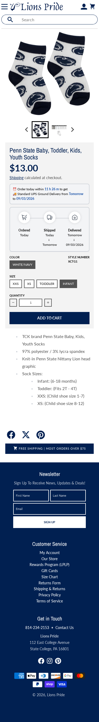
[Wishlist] (77, 6)
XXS (16, 284)
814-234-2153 (37, 627)
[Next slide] (72, 129)
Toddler (47, 284)
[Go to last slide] (27, 129)
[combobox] (58, 19)
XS (29, 284)
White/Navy (22, 265)
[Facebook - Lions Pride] (41, 661)
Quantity (17, 295)
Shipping (16, 177)
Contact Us (64, 627)
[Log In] (84, 6)
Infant (68, 284)
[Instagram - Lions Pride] (49, 661)
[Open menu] (5, 6)
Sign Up (49, 522)
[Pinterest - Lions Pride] (58, 661)
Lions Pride (56, 695)
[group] (40, 129)
